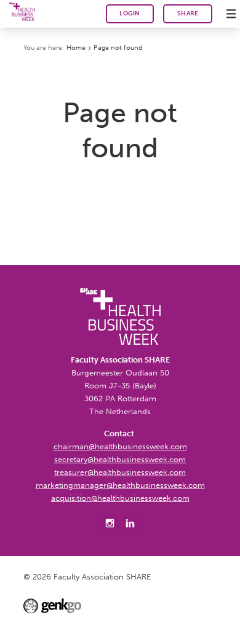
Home (76, 47)
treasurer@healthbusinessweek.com (120, 472)
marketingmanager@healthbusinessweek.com (120, 485)
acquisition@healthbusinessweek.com (120, 498)
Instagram (109, 523)
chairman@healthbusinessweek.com (120, 446)
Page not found (118, 47)
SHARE (188, 13)
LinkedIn (130, 523)
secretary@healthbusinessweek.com (120, 459)
